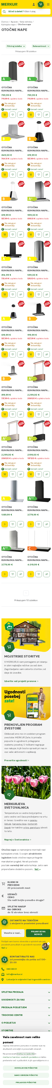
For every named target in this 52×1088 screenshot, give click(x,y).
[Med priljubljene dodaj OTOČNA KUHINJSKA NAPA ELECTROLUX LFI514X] (38, 294)
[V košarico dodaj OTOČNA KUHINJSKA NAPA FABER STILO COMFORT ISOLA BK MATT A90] (30, 354)
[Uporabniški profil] (33, 4)
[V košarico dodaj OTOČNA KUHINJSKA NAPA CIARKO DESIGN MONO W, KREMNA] (4, 474)
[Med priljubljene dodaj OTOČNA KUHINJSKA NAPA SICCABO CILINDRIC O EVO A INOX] (38, 115)
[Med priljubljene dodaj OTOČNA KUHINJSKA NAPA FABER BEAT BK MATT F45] (12, 354)
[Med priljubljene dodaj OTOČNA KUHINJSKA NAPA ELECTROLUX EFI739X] (38, 234)
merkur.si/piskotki (25, 1054)
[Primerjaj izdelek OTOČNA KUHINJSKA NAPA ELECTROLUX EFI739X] (46, 234)
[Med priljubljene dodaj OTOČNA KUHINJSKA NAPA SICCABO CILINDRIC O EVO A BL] (12, 115)
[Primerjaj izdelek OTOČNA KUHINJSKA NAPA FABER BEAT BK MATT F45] (20, 354)
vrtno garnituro (31, 827)
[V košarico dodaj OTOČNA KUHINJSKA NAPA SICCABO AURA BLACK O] (30, 175)
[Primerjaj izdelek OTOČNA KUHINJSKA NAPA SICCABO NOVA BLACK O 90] (20, 294)
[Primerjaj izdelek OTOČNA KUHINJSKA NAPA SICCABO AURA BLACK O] (46, 175)
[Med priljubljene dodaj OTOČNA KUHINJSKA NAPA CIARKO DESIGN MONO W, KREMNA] (12, 474)
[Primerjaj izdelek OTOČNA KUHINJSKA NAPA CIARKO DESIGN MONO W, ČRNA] (46, 474)
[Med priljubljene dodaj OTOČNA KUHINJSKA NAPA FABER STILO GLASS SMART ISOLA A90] (12, 414)
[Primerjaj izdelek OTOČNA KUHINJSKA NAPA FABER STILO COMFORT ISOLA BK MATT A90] (46, 354)
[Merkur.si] (9, 4)
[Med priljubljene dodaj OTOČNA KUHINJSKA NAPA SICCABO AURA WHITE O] (12, 234)
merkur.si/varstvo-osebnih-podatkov (21, 1057)
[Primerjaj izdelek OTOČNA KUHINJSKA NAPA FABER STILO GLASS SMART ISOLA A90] (20, 414)
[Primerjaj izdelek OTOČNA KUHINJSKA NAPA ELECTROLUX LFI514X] (46, 294)
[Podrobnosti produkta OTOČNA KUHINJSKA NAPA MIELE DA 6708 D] (30, 574)
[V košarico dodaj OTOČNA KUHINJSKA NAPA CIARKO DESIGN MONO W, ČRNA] (30, 474)
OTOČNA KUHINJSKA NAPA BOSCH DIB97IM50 (12, 150)
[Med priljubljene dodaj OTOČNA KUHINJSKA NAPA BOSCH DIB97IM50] (12, 175)
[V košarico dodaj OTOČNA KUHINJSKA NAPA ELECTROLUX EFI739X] (30, 234)
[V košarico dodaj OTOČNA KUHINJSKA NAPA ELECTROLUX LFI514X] (30, 294)
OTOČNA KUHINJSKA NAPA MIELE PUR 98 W (11, 510)
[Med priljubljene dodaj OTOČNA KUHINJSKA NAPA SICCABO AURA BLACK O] (38, 175)
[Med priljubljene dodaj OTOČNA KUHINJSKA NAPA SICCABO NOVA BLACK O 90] (12, 294)
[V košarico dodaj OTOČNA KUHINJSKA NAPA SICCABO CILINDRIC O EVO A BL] (4, 115)
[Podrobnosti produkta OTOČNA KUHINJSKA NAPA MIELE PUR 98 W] (4, 524)
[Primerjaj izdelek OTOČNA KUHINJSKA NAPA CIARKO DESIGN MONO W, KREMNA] (20, 474)
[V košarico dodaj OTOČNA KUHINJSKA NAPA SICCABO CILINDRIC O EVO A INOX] (30, 115)
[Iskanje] (4, 12)
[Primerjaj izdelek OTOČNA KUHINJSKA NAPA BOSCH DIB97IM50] (20, 175)
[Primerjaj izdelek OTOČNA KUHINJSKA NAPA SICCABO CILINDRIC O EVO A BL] (20, 115)
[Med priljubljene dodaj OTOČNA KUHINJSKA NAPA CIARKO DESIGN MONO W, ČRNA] (38, 474)
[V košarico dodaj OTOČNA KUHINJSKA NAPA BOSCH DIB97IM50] (4, 175)
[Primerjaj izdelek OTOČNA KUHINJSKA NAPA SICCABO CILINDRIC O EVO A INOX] (46, 115)
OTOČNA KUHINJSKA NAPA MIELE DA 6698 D (37, 510)
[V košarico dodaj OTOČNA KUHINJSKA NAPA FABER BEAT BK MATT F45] (4, 354)
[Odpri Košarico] (41, 4)
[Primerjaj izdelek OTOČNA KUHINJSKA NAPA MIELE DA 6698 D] (46, 524)
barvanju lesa (19, 824)
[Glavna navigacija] (48, 4)
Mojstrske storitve (22, 656)
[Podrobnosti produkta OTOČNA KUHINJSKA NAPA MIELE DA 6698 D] (30, 524)
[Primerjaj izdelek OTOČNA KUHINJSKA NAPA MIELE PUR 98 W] (20, 524)
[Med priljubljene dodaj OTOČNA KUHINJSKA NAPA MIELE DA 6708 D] (38, 574)
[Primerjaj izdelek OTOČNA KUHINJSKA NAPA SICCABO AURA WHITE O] (20, 234)
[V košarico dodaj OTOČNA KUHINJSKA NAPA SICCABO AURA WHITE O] (4, 234)
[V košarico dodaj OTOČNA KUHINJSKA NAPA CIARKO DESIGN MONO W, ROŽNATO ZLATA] (30, 414)
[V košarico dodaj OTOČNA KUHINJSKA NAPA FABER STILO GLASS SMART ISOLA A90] (4, 414)
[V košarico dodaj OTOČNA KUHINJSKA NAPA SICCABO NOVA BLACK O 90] (4, 294)
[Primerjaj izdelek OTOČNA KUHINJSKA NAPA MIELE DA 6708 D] (46, 574)
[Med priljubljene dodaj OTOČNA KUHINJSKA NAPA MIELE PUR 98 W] (12, 524)
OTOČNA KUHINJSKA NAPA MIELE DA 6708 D (37, 560)
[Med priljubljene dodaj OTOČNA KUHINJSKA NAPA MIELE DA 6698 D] (38, 524)
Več (37, 869)
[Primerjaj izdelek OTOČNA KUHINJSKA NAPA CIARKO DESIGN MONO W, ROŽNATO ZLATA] (46, 414)
